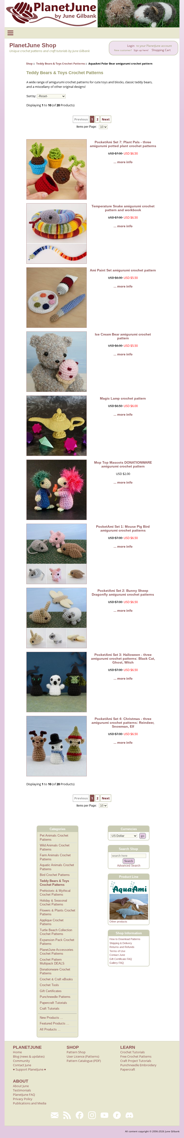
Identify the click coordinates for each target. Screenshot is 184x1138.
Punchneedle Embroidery (138, 1065)
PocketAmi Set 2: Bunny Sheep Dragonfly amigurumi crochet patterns (123, 592)
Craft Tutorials (49, 1008)
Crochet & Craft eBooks (56, 979)
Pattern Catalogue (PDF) (84, 1061)
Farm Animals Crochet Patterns (55, 857)
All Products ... (50, 1029)
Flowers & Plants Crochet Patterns (57, 912)
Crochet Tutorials (132, 1052)
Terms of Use (117, 951)
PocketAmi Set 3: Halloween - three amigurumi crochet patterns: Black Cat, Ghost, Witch (123, 658)
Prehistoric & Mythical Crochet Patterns (55, 893)
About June (21, 1086)
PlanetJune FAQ (24, 1094)
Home (17, 1052)
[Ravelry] (117, 1115)
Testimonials (22, 1090)
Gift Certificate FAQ (120, 959)
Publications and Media (29, 1103)
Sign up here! (141, 50)
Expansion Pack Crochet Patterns (57, 942)
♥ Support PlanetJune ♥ (29, 1069)
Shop (29, 63)
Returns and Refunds (121, 947)
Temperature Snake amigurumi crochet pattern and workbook (123, 208)
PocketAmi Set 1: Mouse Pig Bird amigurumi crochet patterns (123, 528)
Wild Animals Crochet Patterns (54, 847)
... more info (123, 162)
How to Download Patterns (124, 939)
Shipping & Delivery (120, 943)
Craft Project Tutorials (135, 1061)
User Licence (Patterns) (83, 1056)
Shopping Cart (161, 50)
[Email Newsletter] (54, 1115)
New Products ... (51, 1017)
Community (21, 1061)
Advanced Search (128, 865)
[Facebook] (79, 1115)
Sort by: (31, 96)
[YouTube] (104, 1115)
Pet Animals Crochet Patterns (54, 837)
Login (130, 46)
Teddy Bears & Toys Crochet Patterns (60, 63)
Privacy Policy (22, 1099)
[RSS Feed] (67, 1115)
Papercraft (127, 1069)
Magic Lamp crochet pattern (123, 398)
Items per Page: (87, 127)
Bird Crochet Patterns (55, 875)
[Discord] (129, 1115)
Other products (118, 921)
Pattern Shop (76, 1052)
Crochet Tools (49, 985)
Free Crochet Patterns (135, 1056)
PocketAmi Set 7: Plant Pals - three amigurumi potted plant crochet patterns (123, 144)
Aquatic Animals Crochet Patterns (57, 867)
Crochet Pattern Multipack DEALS (52, 961)
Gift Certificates (51, 991)
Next (106, 119)
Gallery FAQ (116, 962)
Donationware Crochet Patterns (55, 971)
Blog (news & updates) (29, 1056)
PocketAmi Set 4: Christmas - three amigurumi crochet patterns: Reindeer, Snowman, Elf (123, 722)
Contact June (117, 954)
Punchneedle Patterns (55, 997)
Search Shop (128, 849)
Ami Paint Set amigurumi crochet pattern (123, 270)
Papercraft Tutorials (53, 1003)
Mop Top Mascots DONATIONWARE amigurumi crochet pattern (123, 464)
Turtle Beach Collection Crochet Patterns (56, 932)
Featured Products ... (54, 1023)
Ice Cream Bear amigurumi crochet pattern (123, 336)
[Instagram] (92, 1115)
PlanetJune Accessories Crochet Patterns (56, 952)
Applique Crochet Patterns (51, 922)
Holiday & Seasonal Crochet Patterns (53, 902)
